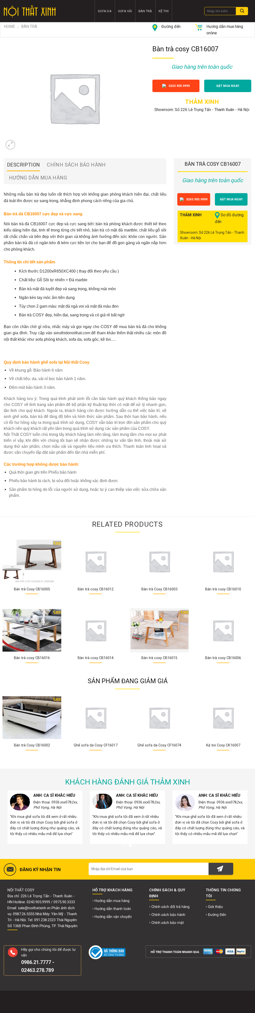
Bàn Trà (29, 26)
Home (9, 26)
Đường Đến (217, 915)
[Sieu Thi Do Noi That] (45, 11)
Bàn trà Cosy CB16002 (32, 745)
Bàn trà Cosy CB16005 (32, 589)
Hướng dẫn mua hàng (38, 178)
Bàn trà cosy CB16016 (32, 658)
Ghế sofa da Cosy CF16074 (159, 745)
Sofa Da (105, 11)
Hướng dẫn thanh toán (113, 909)
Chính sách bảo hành (76, 165)
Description (23, 165)
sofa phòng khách (51, 339)
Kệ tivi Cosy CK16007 (223, 745)
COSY (38, 315)
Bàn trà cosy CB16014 (96, 658)
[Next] (243, 719)
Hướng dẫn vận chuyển (113, 917)
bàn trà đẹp (36, 194)
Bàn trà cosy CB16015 (159, 658)
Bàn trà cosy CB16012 (96, 589)
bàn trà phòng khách (114, 224)
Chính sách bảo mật (167, 923)
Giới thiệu (215, 907)
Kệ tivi (164, 11)
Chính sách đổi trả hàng (170, 907)
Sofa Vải (125, 11)
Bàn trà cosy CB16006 (223, 658)
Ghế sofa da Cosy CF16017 (96, 745)
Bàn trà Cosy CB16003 (159, 589)
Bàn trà (145, 11)
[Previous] (11, 719)
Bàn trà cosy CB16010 (223, 589)
